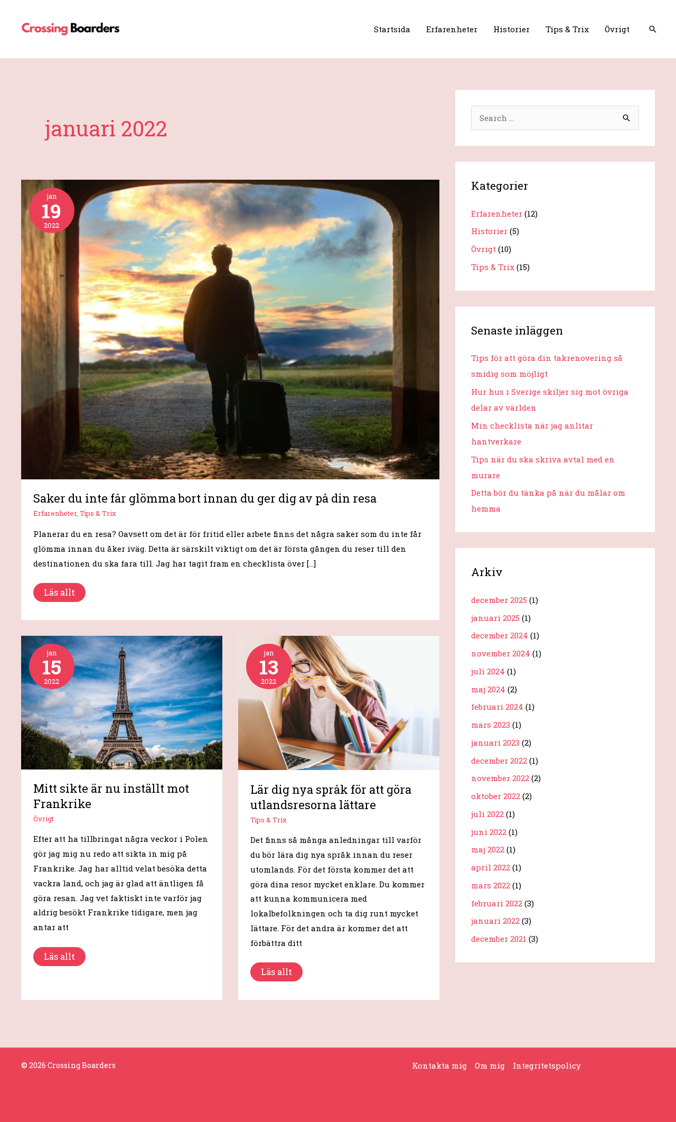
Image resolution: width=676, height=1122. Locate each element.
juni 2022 (488, 832)
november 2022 (500, 778)
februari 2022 (496, 903)
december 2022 (499, 760)
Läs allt (60, 590)
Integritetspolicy (547, 1065)
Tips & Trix (567, 29)
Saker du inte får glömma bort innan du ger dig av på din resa (205, 498)
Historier (511, 29)
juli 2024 (488, 671)
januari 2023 (495, 742)
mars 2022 (490, 885)
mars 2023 (490, 724)
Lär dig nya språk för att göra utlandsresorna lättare (330, 797)
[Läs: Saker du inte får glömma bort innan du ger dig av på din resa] (230, 328)
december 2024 (499, 635)
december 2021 (499, 938)
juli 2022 (487, 814)
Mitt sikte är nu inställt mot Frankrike (111, 796)
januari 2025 (495, 618)
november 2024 (500, 653)
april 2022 (490, 867)
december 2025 (499, 600)
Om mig (490, 1065)
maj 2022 (487, 849)
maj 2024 (488, 689)
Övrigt (617, 29)
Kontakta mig (439, 1065)
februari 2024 (497, 706)
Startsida (392, 29)
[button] (653, 29)
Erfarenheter (451, 29)
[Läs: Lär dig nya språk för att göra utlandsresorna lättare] (338, 702)
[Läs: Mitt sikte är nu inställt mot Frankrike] (121, 701)
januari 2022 (495, 920)
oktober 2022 (495, 796)
